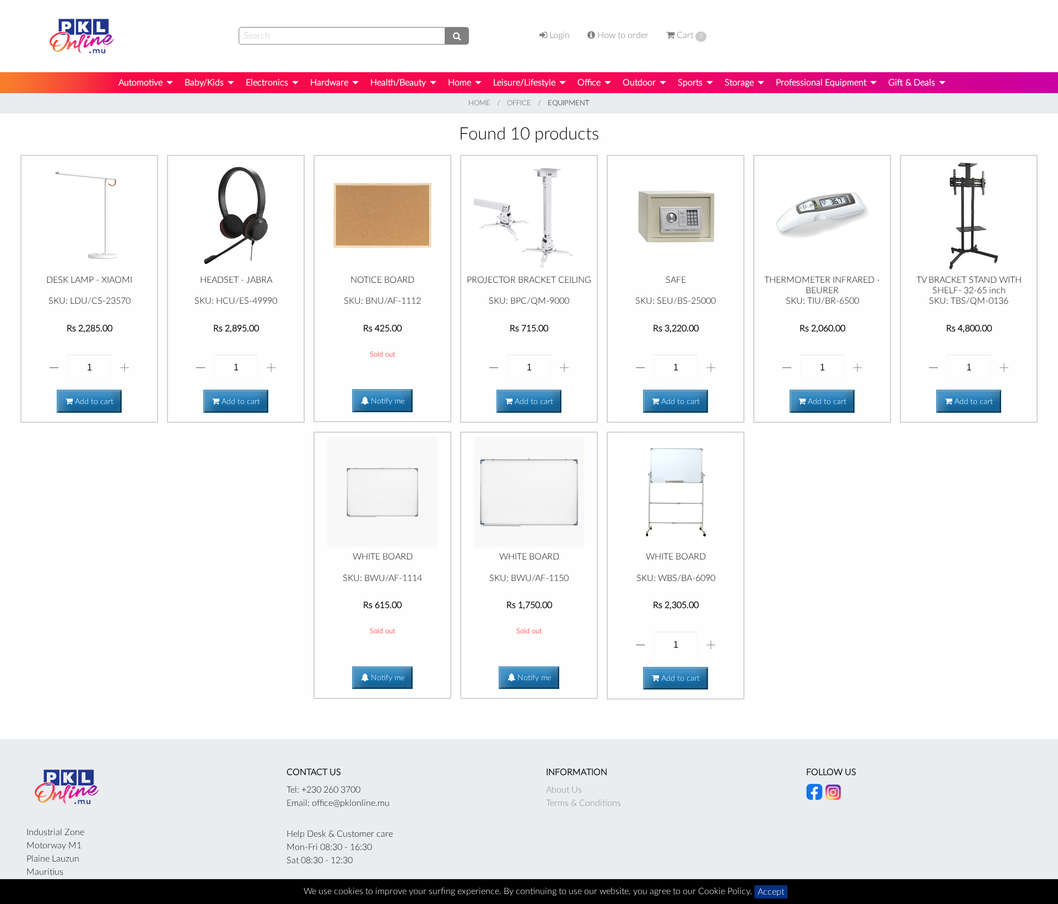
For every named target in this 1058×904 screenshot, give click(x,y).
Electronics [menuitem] (267, 82)
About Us (564, 789)
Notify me (386, 401)
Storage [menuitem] (739, 82)
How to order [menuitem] (622, 35)
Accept (771, 891)
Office (519, 103)
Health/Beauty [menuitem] (398, 82)
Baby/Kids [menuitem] (204, 82)
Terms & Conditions (583, 803)
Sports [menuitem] (690, 82)
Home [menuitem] (459, 82)
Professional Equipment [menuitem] (821, 82)
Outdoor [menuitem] (639, 82)
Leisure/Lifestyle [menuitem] (524, 82)
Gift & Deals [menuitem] (911, 82)
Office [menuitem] (589, 82)
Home (479, 103)
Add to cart (93, 401)
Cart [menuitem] (688, 35)
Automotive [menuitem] (140, 82)
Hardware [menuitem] (329, 82)
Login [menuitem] (558, 35)
